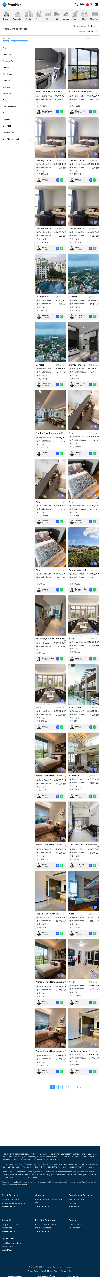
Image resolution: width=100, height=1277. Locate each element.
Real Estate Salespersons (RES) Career (49, 1200)
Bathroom (7, 94)
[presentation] (58, 85)
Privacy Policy (33, 1271)
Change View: (82, 26)
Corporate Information (45, 1224)
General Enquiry (76, 1224)
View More (7, 1206)
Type (5, 48)
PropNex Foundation (11, 1243)
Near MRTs (7, 126)
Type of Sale (8, 55)
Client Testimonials (10, 1199)
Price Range (8, 74)
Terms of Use (66, 1271)
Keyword (6, 120)
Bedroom (6, 87)
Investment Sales (76, 1199)
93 (77, 1087)
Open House (8, 113)
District (6, 68)
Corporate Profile (10, 1224)
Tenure (6, 100)
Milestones (7, 1228)
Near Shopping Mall (11, 139)
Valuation (73, 1203)
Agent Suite (7, 1246)
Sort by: (86, 31)
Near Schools (8, 133)
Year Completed (9, 107)
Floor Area (7, 81)
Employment (74, 1228)
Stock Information (43, 1228)
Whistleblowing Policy (49, 1271)
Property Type (9, 61)
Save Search (91, 38)
